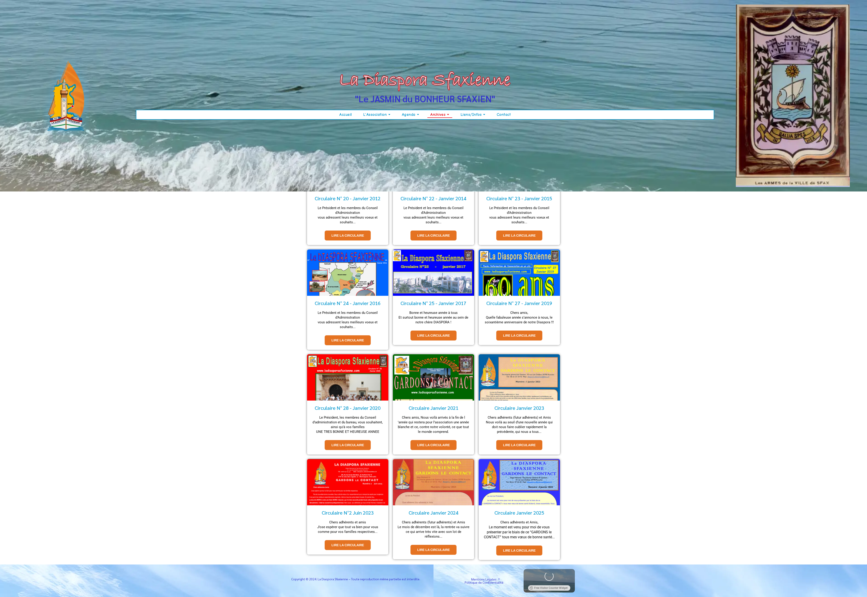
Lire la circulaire (347, 235)
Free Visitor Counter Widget (551, 588)
